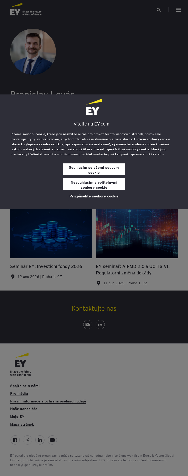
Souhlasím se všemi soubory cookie (94, 170)
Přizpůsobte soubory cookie (94, 195)
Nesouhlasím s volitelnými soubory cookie (94, 185)
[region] (94, 151)
